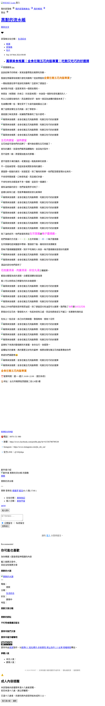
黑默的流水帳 (13, 20)
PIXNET (33, 670)
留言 (21, 491)
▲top (3, 505)
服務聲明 (77, 670)
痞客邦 (15, 491)
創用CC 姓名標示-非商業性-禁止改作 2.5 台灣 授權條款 (46, 647)
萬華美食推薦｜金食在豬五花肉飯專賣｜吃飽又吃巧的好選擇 (47, 61)
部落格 (9, 47)
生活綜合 (22, 39)
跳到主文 (5, 27)
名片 (8, 50)
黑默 (3, 476)
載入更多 (5, 510)
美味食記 (21, 498)
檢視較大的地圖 (7, 432)
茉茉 (11, 647)
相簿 (8, 44)
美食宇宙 (21, 501)
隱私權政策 (67, 670)
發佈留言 (5, 526)
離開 (14, 701)
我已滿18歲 (6, 701)
